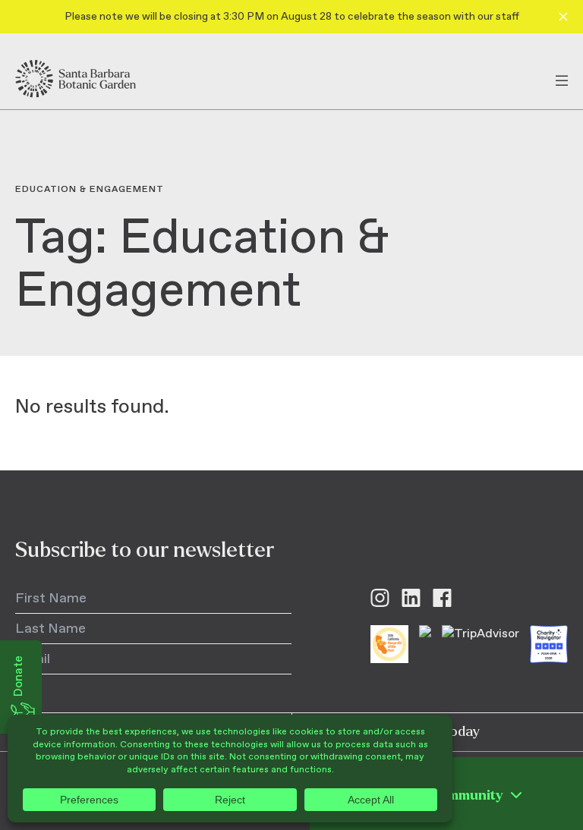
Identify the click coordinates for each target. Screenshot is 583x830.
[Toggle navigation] (562, 79)
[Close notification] (563, 16)
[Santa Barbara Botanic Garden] (88, 79)
